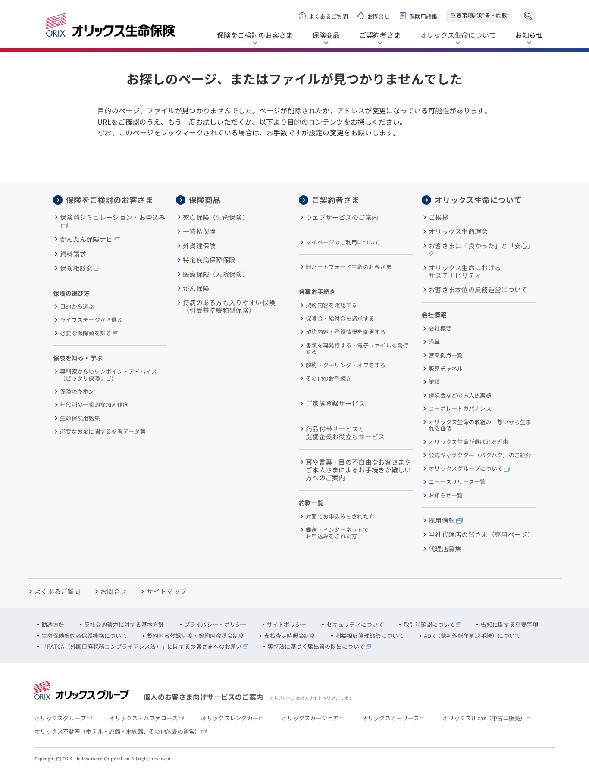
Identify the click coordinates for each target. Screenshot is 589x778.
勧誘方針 (52, 624)
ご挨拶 (438, 217)
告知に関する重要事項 (509, 624)
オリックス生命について (458, 35)
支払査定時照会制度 (289, 635)
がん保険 (196, 288)
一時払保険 (199, 231)
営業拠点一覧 (446, 355)
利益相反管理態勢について (369, 635)
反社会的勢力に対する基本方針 (124, 624)
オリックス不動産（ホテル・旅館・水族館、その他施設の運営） (117, 731)
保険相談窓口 (80, 268)
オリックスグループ (60, 718)
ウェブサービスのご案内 (342, 217)
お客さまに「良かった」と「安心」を (481, 249)
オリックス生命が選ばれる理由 (469, 441)
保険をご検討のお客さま (255, 35)
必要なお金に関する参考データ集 (103, 431)
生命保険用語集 (80, 418)
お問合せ (378, 16)
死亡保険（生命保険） (216, 217)
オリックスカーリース (391, 718)
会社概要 (440, 328)
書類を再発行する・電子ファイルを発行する (357, 348)
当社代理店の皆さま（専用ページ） (481, 534)
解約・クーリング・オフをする (346, 365)
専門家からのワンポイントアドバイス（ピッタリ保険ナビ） (108, 374)
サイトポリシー (287, 624)
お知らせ (529, 35)
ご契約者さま (380, 35)
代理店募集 (445, 549)
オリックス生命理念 (458, 231)
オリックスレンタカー (229, 718)
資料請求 (73, 254)
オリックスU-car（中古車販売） (484, 718)
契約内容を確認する (331, 305)
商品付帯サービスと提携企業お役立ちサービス (345, 433)
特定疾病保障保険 (209, 260)
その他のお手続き (328, 378)
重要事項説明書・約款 (479, 15)
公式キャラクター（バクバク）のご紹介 (480, 455)
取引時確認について (429, 624)
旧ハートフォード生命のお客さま (349, 266)
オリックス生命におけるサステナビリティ (465, 271)
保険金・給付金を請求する (340, 318)
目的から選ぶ (77, 306)
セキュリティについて (355, 624)
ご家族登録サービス (335, 403)
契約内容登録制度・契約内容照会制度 (195, 635)
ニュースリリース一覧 (457, 481)
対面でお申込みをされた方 (340, 516)
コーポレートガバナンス (460, 408)
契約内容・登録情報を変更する (346, 331)
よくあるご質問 (328, 16)
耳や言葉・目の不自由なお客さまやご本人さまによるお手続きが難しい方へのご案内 (358, 469)
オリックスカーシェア (310, 718)
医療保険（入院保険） (216, 274)
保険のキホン (77, 391)
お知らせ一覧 (446, 495)
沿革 (434, 341)
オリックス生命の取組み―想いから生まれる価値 (480, 425)
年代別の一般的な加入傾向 (94, 404)
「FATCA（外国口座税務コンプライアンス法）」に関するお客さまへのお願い (141, 646)
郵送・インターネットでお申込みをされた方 (337, 533)
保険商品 (326, 35)
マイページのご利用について (343, 242)
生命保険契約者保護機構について (84, 635)
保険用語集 (423, 16)
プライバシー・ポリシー (215, 624)
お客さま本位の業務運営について (478, 290)
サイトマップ (166, 591)
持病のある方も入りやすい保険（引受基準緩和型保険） (229, 306)
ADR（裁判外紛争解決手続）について (472, 635)
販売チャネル (446, 368)
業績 (434, 381)
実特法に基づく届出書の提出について (316, 646)
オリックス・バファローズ (143, 718)
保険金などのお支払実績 (460, 395)
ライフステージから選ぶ (91, 319)
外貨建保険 (199, 246)
